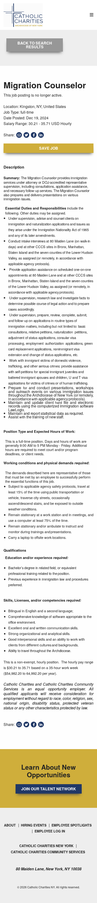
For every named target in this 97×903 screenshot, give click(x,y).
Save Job (48, 148)
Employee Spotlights (72, 825)
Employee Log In (50, 831)
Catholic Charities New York (46, 845)
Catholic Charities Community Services (48, 851)
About (10, 825)
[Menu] (91, 15)
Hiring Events (33, 825)
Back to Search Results (34, 44)
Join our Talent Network (48, 788)
